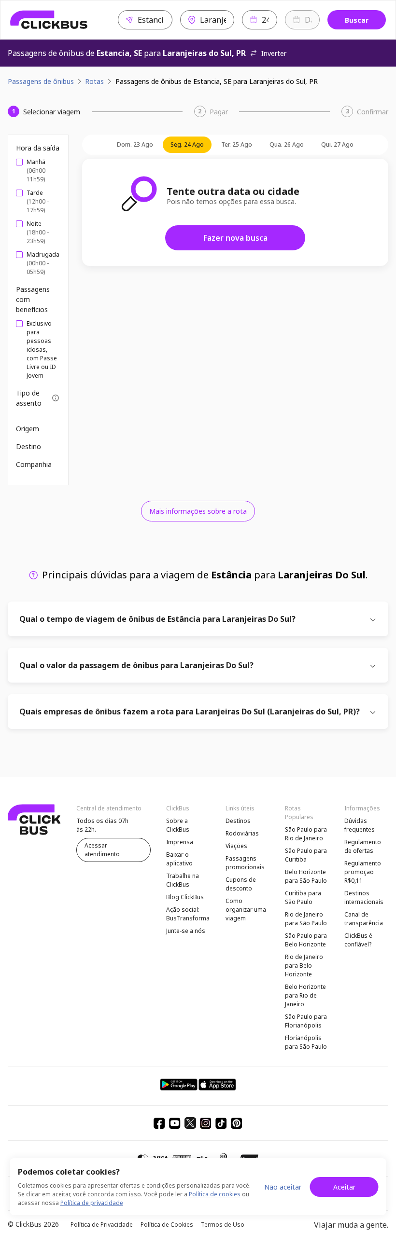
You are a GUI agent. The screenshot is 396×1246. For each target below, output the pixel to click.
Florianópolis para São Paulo (306, 1042)
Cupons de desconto (241, 884)
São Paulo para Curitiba (306, 855)
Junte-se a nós (185, 931)
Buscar (356, 20)
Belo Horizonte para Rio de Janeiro (305, 995)
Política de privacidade (91, 1203)
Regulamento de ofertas (362, 846)
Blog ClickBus (185, 897)
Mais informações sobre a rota (198, 511)
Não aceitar (282, 1186)
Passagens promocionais (245, 862)
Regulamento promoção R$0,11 (362, 872)
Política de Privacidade (102, 1224)
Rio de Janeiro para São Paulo (306, 918)
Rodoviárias (242, 833)
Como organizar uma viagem (246, 909)
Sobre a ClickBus (177, 825)
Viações (236, 846)
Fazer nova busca (235, 238)
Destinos (238, 821)
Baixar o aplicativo (179, 858)
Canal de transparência (363, 918)
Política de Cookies (167, 1224)
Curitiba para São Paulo (303, 897)
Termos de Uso (222, 1224)
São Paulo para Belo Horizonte (306, 939)
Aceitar (344, 1186)
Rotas (94, 81)
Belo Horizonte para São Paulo (306, 876)
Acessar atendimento (102, 849)
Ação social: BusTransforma (188, 913)
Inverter (273, 53)
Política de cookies (214, 1194)
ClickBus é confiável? (358, 939)
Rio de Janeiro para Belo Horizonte (304, 965)
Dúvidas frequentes (359, 825)
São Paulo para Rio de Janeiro (306, 833)
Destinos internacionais (363, 897)
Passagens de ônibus (41, 81)
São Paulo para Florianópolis (306, 1021)
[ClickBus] (49, 19)
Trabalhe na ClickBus (182, 880)
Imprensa (179, 842)
